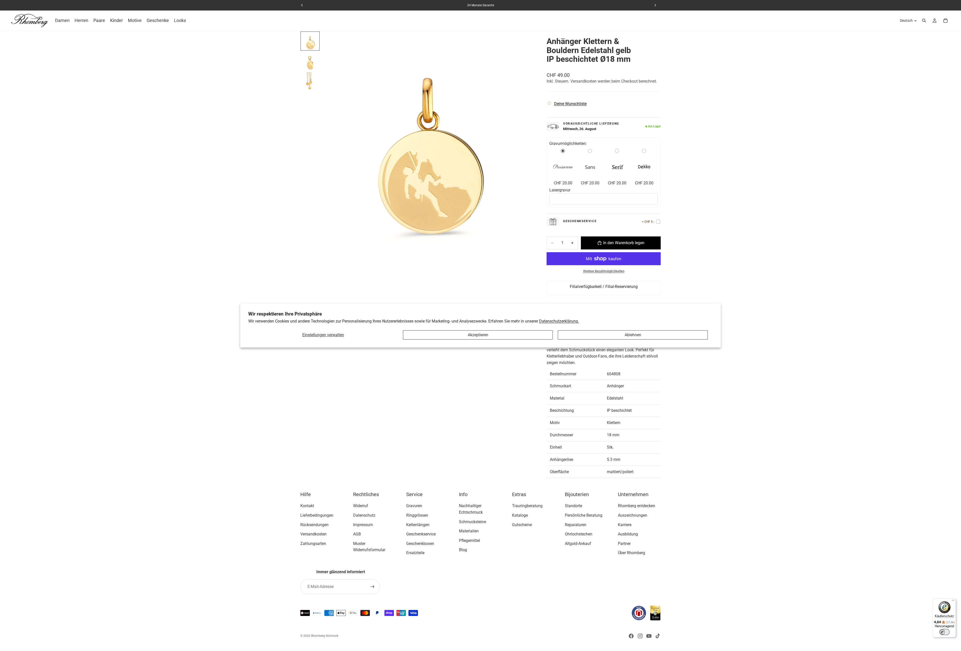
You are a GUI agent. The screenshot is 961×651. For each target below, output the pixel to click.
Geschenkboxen (420, 543)
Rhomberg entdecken (636, 505)
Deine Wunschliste (570, 103)
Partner (624, 543)
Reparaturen (575, 524)
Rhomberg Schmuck (324, 635)
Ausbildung (628, 534)
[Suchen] (923, 20)
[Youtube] (649, 636)
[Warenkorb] (945, 20)
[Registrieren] (372, 586)
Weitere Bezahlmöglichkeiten (603, 271)
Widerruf (360, 505)
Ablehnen (633, 335)
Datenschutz (364, 515)
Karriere (624, 524)
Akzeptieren (478, 335)
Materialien (469, 531)
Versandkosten (313, 534)
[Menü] (953, 601)
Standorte (573, 505)
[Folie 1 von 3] (310, 41)
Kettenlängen (417, 524)
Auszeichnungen (632, 515)
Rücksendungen (314, 524)
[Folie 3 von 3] (310, 81)
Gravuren (414, 505)
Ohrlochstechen (578, 534)
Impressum (363, 524)
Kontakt (307, 505)
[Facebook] (631, 636)
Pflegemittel (469, 540)
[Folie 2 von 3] (310, 61)
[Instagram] (640, 636)
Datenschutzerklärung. (559, 321)
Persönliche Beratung (583, 515)
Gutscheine (522, 524)
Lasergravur (559, 190)
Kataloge (520, 515)
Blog (463, 549)
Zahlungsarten (313, 543)
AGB (357, 534)
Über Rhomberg (631, 552)
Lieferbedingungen (316, 515)
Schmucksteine (472, 521)
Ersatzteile (415, 552)
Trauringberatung (527, 505)
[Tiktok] (658, 636)
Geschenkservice (421, 534)
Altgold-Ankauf (578, 543)
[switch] (944, 632)
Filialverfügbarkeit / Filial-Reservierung (604, 286)
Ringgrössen (417, 515)
